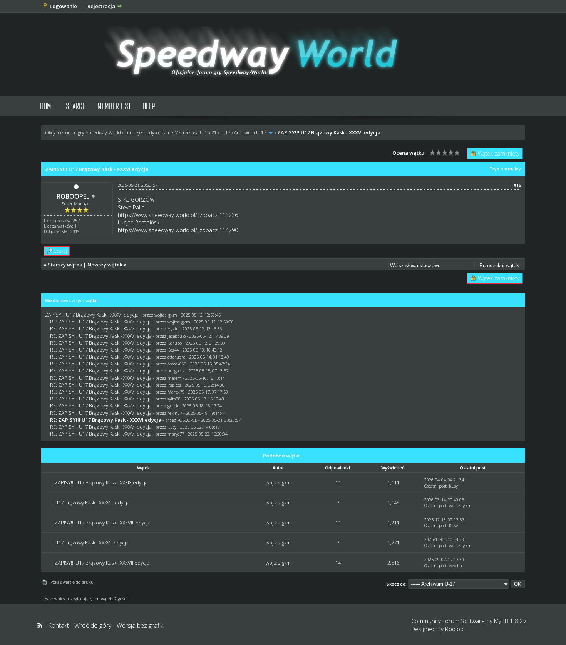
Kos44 (173, 350)
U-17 (225, 132)
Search (76, 106)
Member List (114, 106)
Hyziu (173, 329)
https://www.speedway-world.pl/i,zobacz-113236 (178, 215)
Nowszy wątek (104, 264)
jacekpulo (176, 336)
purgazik (176, 371)
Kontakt (58, 625)
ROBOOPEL (73, 196)
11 (338, 482)
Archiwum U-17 (250, 132)
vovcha (455, 565)
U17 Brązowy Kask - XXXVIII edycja (92, 502)
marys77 (175, 434)
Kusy (171, 427)
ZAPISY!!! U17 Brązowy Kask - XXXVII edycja (102, 562)
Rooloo (454, 629)
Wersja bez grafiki (140, 625)
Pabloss (174, 385)
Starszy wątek (65, 264)
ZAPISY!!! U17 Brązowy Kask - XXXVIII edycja (103, 522)
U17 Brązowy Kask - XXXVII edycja (92, 542)
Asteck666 (176, 364)
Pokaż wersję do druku (72, 582)
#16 (517, 185)
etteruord (176, 357)
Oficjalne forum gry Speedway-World (83, 132)
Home (47, 106)
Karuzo (174, 343)
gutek (172, 406)
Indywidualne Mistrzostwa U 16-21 (181, 132)
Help (148, 106)
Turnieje (133, 132)
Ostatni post (435, 486)
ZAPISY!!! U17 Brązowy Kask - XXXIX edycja (101, 482)
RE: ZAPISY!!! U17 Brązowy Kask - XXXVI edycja (101, 321)
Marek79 (175, 392)
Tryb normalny (505, 168)
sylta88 (174, 399)
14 (338, 562)
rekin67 (174, 413)
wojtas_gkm (165, 315)
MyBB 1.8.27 (510, 621)
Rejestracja (101, 6)
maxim (174, 378)
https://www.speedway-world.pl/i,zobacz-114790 (178, 230)
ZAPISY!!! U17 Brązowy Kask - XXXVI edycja (92, 314)
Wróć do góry (92, 625)
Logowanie (63, 6)
